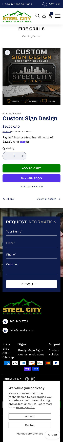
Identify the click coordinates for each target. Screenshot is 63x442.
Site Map (8, 357)
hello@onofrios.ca (22, 330)
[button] (37, 16)
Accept (30, 416)
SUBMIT (28, 284)
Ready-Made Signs (30, 350)
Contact (54, 3)
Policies (54, 354)
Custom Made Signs (31, 354)
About (6, 352)
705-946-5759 (19, 321)
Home (6, 344)
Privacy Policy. (25, 407)
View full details (46, 199)
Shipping (7, 131)
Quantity (8, 148)
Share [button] (10, 199)
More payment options (31, 186)
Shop (6, 348)
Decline (29, 425)
